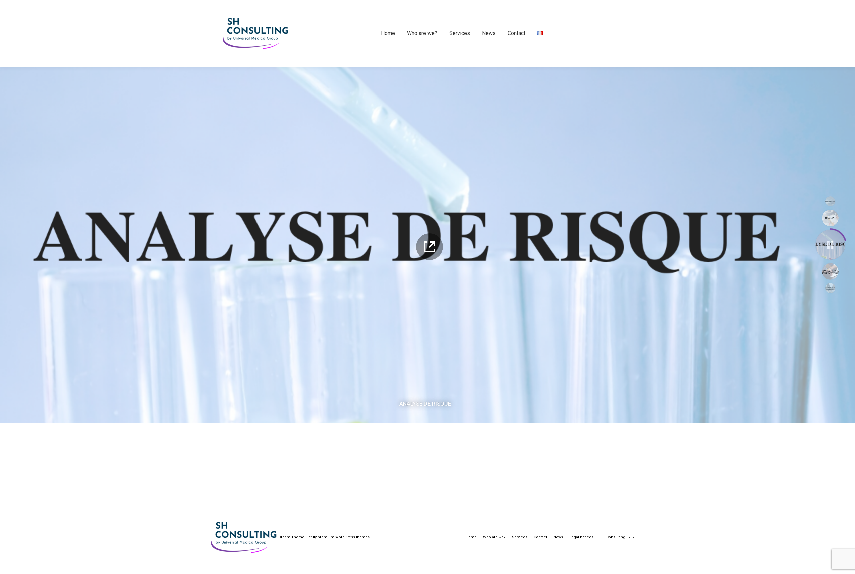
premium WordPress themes (344, 537)
